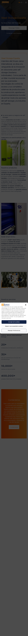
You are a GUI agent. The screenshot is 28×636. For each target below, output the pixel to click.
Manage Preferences (14, 330)
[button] (25, 305)
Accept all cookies (14, 322)
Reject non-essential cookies (14, 326)
